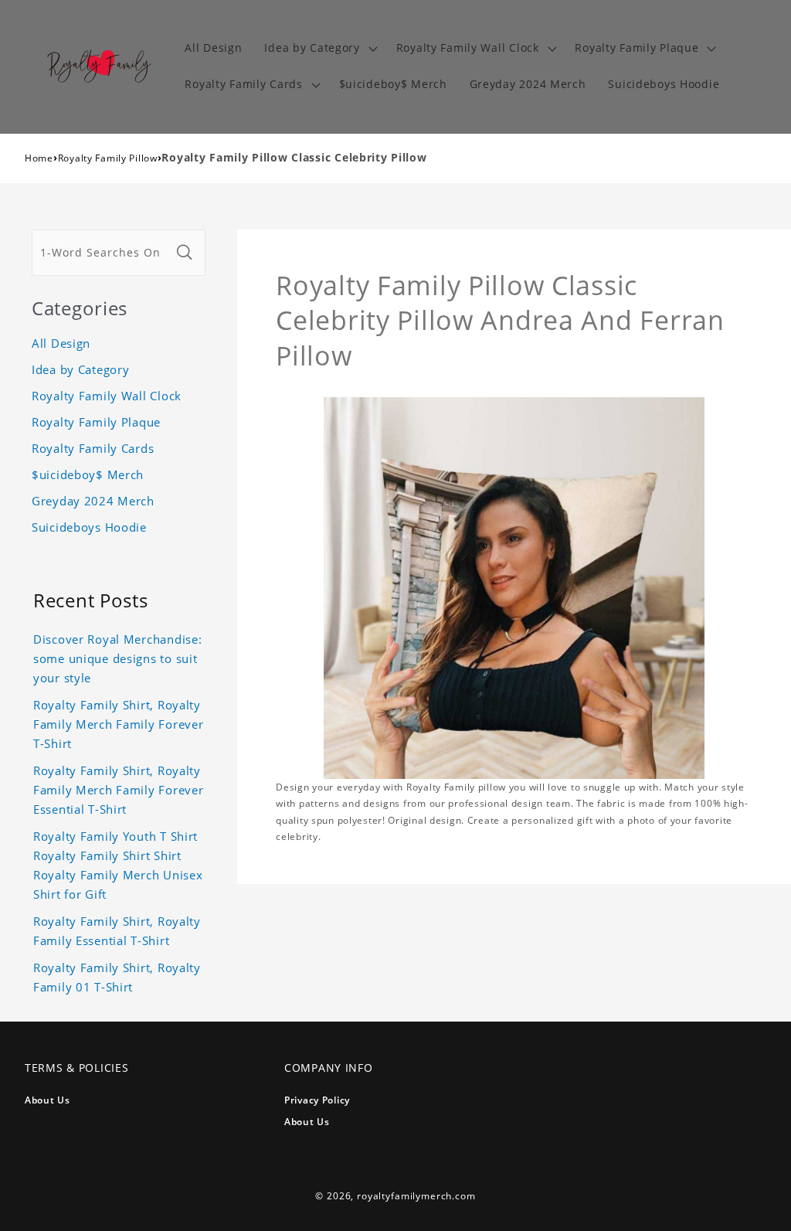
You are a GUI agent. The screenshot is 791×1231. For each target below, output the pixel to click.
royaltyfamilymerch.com (416, 1196)
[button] (319, 48)
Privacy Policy (317, 1100)
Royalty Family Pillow (108, 158)
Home (39, 158)
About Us (47, 1100)
